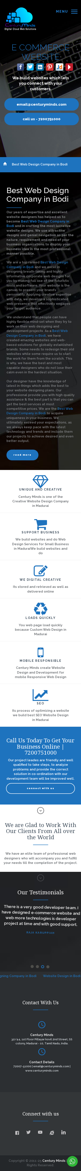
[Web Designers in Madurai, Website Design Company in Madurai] (20, 19)
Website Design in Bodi (48, 976)
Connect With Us (40, 788)
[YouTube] (68, 66)
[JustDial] (58, 66)
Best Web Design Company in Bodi (40, 164)
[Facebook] (19, 66)
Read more (22, 454)
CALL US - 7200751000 (40, 119)
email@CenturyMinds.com (40, 104)
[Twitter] (29, 66)
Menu (62, 11)
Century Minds (53, 1161)
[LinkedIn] (39, 66)
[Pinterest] (48, 66)
